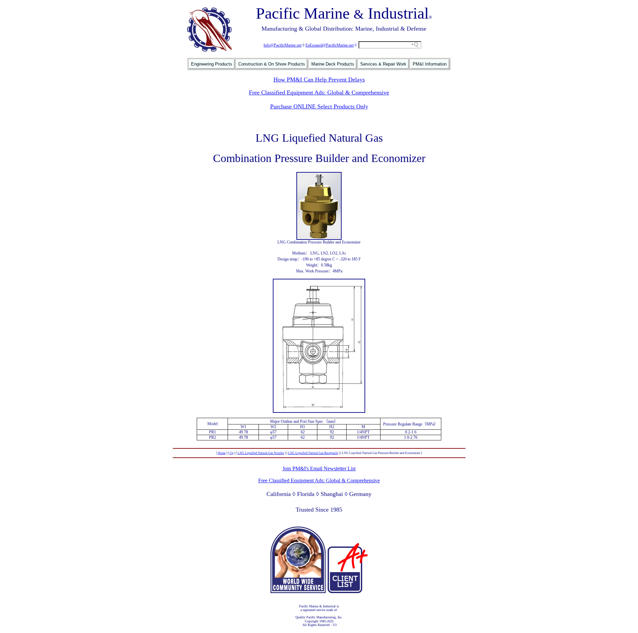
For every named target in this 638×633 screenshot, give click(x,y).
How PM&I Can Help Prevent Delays (319, 79)
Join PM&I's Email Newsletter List (319, 468)
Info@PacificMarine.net (282, 45)
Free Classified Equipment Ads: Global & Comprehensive (319, 92)
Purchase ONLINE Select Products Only (319, 106)
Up (232, 453)
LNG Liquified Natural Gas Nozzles (261, 453)
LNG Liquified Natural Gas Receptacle (313, 453)
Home (222, 453)
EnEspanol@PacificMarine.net (329, 45)
